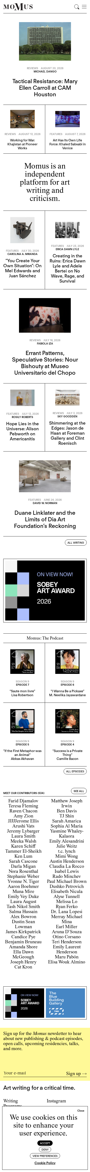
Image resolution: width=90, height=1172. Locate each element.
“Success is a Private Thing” (67, 753)
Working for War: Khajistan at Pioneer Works (22, 144)
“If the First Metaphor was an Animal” (22, 753)
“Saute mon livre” (22, 691)
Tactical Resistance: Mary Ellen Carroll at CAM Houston (45, 88)
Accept (45, 1143)
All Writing (76, 542)
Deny (45, 1149)
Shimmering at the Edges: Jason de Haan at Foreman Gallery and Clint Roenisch (67, 433)
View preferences (45, 1156)
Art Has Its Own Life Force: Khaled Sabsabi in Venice (67, 144)
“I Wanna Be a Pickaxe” (67, 691)
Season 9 (22, 681)
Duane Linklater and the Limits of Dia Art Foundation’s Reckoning (45, 519)
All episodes (75, 771)
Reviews (32, 68)
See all (79, 791)
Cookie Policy (45, 1163)
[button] (81, 1110)
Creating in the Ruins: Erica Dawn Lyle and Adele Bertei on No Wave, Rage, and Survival (67, 268)
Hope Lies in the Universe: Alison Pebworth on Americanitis (22, 431)
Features (56, 134)
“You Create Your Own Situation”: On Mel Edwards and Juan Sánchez (22, 268)
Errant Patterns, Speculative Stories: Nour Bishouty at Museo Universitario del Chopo (45, 363)
